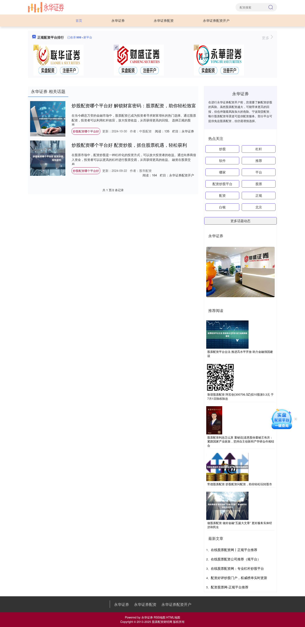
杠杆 (258, 149)
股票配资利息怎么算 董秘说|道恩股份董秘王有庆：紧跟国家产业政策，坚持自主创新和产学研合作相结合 (240, 441)
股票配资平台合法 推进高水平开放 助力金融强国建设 (240, 354)
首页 (79, 20)
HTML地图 (173, 617)
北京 (258, 207)
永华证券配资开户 (216, 20)
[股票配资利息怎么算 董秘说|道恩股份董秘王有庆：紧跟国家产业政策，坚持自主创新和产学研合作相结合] (214, 420)
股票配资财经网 (162, 622)
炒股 (222, 149)
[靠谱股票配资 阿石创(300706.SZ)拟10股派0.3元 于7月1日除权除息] (220, 377)
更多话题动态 (240, 220)
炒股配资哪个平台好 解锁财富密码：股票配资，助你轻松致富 (134, 105)
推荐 (258, 160)
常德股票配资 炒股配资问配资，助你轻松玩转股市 (239, 484)
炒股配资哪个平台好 (86, 131)
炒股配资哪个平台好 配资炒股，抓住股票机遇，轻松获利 (129, 145)
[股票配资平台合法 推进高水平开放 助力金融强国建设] (227, 334)
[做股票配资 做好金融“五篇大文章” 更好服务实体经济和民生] (227, 505)
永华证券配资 (164, 20)
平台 (258, 172)
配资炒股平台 (222, 183)
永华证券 (118, 20)
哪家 (222, 172)
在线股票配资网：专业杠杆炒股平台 (237, 568)
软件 (222, 160)
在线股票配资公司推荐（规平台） (236, 559)
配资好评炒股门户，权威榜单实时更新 (239, 577)
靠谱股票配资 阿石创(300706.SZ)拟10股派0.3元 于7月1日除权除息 (240, 396)
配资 (222, 195)
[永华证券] (46, 7)
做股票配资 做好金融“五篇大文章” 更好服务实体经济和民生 (239, 525)
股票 (258, 183)
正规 (258, 195)
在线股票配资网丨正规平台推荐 (234, 549)
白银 (222, 207)
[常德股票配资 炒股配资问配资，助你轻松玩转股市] (227, 466)
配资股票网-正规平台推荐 (229, 587)
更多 (266, 37)
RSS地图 (159, 617)
